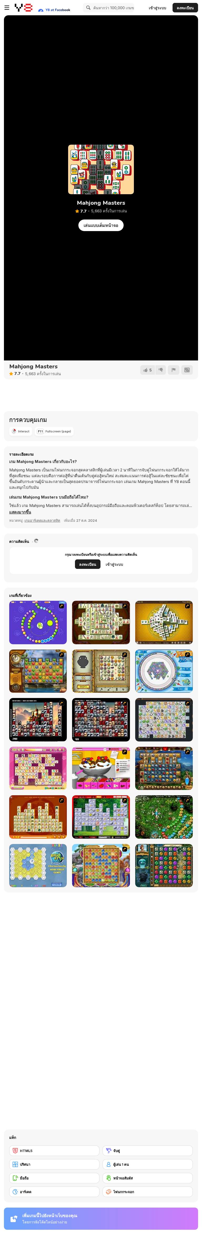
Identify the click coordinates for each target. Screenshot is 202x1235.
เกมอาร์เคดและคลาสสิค (42, 520)
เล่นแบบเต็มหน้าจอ (101, 225)
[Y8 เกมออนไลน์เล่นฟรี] (23, 8)
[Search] (87, 7)
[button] (20, 512)
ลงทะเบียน (185, 8)
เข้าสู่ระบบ (157, 8)
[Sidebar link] (7, 7)
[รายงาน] (173, 370)
